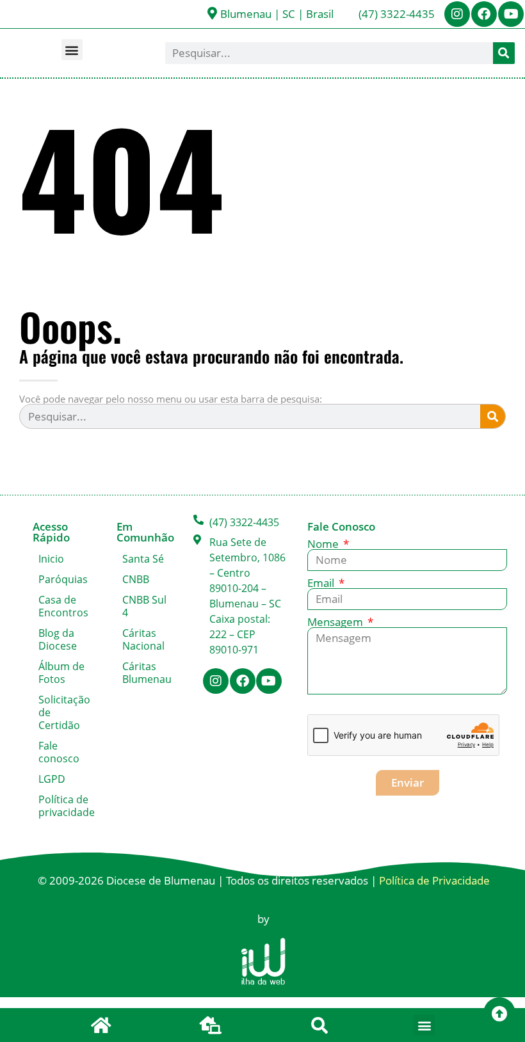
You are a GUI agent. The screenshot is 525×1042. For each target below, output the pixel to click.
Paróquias (63, 579)
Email (322, 582)
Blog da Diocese (57, 639)
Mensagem (336, 621)
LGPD (51, 779)
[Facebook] (484, 14)
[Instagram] (457, 14)
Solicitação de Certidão (64, 712)
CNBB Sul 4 (144, 606)
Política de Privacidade (434, 880)
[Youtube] (511, 14)
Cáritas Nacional (143, 639)
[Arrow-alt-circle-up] (499, 1013)
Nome (324, 543)
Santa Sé (143, 559)
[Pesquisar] (504, 53)
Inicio (51, 559)
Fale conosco (58, 752)
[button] (72, 49)
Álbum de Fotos (61, 672)
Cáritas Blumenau (147, 672)
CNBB (135, 579)
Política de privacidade (64, 805)
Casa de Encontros (63, 606)
